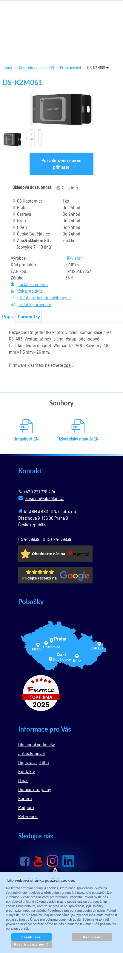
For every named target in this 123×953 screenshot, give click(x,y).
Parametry (29, 316)
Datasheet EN (26, 438)
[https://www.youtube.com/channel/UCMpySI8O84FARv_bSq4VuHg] (38, 861)
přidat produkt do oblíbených (44, 297)
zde (67, 365)
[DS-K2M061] (61, 109)
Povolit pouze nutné (31, 944)
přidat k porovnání (34, 304)
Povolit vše (31, 937)
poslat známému (32, 284)
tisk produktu (29, 291)
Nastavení (91, 937)
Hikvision (74, 258)
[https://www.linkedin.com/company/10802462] (68, 861)
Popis (8, 316)
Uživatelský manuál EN (78, 438)
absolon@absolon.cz (44, 498)
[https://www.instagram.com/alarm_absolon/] (53, 861)
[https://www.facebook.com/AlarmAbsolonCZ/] (25, 861)
